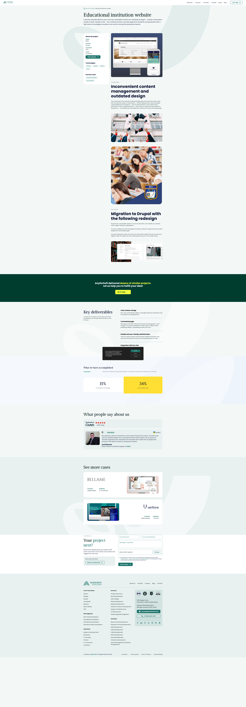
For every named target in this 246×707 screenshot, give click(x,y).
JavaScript (87, 601)
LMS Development (116, 627)
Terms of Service (133, 559)
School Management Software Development (121, 643)
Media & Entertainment (91, 632)
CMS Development (117, 630)
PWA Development (117, 635)
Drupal (86, 599)
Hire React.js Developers (91, 622)
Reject (135, 353)
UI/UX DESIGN (90, 80)
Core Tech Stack (89, 590)
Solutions (114, 619)
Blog (225, 2)
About (220, 2)
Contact (159, 583)
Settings (135, 356)
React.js (86, 604)
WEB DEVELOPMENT (92, 77)
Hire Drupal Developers (91, 617)
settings (110, 355)
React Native (88, 607)
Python (86, 594)
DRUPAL (89, 66)
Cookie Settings (145, 559)
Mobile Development (117, 604)
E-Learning (87, 637)
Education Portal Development (121, 624)
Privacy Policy (124, 559)
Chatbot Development (118, 640)
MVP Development (117, 596)
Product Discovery (116, 594)
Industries (189, 2)
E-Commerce (88, 642)
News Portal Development (119, 622)
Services (197, 2)
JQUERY (95, 66)
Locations (124, 654)
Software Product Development (121, 607)
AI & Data (206, 2)
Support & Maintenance (118, 609)
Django (86, 596)
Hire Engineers (88, 614)
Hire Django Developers (91, 619)
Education (110, 432)
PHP (85, 609)
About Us (132, 583)
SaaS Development (117, 637)
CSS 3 (88, 69)
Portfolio (214, 2)
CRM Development (117, 632)
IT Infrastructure (116, 612)
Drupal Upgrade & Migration (120, 614)
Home (87, 8)
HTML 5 (102, 66)
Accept (135, 350)
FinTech (86, 640)
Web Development (117, 601)
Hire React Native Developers (93, 624)
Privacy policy (135, 654)
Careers (147, 583)
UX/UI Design (115, 599)
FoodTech (87, 645)
